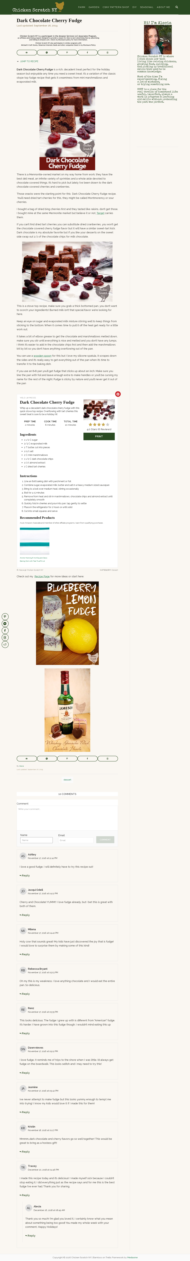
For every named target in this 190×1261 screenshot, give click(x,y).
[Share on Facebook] (87, 52)
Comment (22, 803)
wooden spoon (42, 355)
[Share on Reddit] (5, 644)
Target (100, 213)
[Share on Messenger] (47, 52)
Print (99, 436)
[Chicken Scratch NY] (38, 7)
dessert (67, 779)
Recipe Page (42, 576)
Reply (26, 875)
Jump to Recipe (29, 61)
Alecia (21, 766)
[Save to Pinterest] (67, 52)
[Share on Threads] (108, 52)
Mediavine (132, 1257)
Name (23, 835)
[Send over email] (27, 52)
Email (61, 835)
